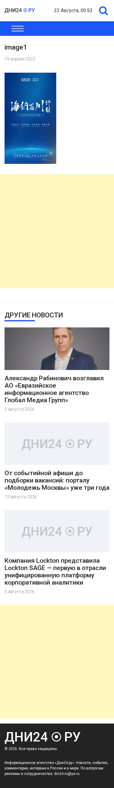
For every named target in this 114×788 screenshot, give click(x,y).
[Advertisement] (57, 231)
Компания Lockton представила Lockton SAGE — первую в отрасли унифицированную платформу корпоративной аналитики (55, 571)
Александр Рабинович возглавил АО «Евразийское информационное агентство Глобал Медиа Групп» (54, 389)
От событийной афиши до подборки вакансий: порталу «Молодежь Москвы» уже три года (57, 480)
